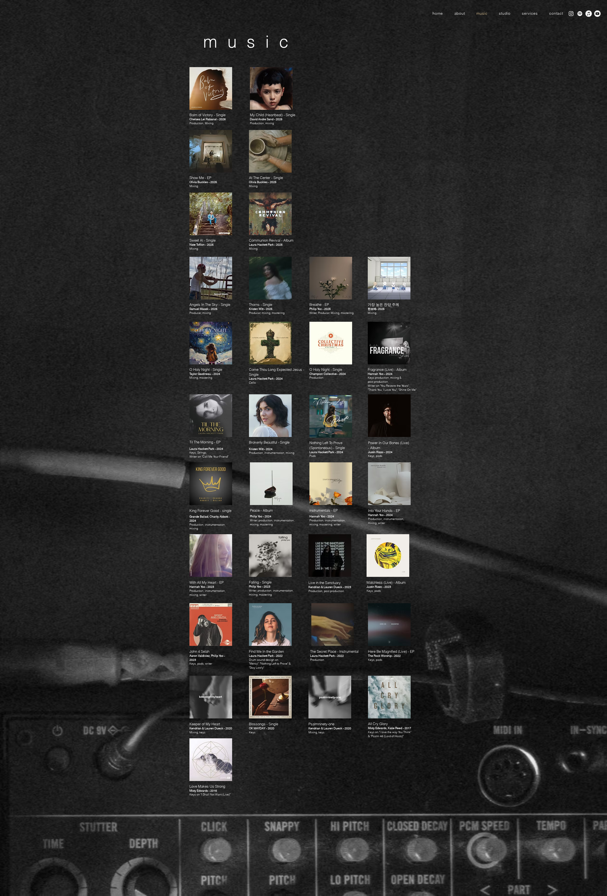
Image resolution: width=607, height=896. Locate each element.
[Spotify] (580, 13)
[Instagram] (571, 13)
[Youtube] (597, 13)
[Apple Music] (588, 13)
